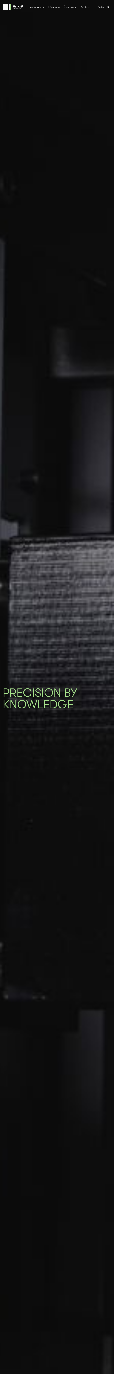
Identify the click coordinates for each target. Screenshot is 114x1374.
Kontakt (85, 6)
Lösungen (54, 6)
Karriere (101, 7)
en (108, 7)
